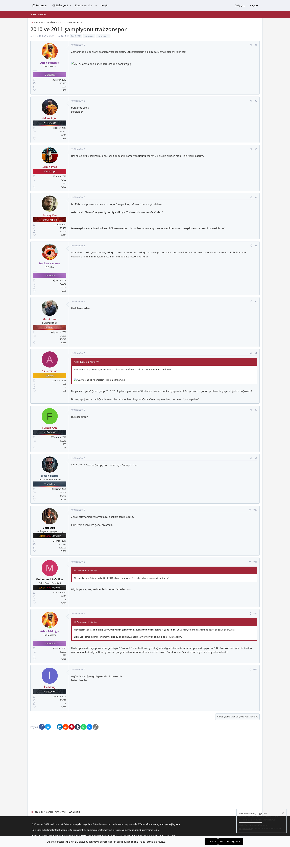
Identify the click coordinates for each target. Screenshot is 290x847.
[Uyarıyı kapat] (283, 813)
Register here (245, 828)
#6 (256, 301)
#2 (256, 100)
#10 (255, 510)
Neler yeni (62, 5)
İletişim (105, 5)
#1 (256, 44)
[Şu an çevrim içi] (49, 58)
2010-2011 (76, 36)
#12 (255, 613)
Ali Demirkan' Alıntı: (83, 570)
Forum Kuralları (84, 5)
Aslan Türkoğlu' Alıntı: (84, 361)
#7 (256, 353)
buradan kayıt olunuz (265, 819)
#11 (255, 561)
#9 (256, 458)
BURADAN (86, 835)
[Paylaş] (251, 45)
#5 (256, 245)
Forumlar (41, 5)
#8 (256, 410)
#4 (256, 197)
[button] (70, 5)
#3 (256, 149)
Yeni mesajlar (39, 14)
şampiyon (89, 36)
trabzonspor (103, 36)
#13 (255, 669)
